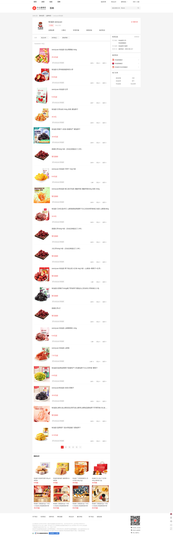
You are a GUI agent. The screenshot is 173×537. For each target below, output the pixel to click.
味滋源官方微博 (123, 46)
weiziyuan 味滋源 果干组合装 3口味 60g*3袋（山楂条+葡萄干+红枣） (77, 268)
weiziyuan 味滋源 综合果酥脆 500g (64, 50)
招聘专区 (51, 516)
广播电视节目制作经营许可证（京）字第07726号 (44, 527)
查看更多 (136, 36)
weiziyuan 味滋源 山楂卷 (60, 348)
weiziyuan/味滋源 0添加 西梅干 (63, 388)
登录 (134, 2)
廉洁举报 (79, 516)
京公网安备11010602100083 (39, 523)
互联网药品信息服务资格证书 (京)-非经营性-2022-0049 (68, 525)
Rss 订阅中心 (136, 532)
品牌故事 (51, 30)
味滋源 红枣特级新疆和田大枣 (62, 69)
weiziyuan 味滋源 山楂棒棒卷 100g (64, 328)
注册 (138, 2)
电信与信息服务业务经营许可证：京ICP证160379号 (60, 523)
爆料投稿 (123, 2)
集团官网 (103, 2)
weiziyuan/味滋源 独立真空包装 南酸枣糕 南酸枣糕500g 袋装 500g (76, 189)
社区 (51, 2)
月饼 (133, 78)
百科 (58, 2)
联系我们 (43, 516)
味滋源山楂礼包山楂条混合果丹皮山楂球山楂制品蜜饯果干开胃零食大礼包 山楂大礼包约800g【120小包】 (79, 408)
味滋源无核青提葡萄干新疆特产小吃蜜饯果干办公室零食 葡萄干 (75, 368)
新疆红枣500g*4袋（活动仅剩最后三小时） (67, 149)
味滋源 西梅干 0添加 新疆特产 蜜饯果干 (66, 129)
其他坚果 (118, 81)
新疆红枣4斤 (56, 308)
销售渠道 (89, 30)
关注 (52, 25)
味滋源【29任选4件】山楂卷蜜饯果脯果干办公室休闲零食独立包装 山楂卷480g (80, 209)
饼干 (133, 81)
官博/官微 (76, 30)
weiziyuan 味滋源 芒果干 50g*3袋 (64, 169)
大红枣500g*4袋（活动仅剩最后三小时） (66, 248)
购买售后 (102, 30)
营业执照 (85, 525)
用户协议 (91, 516)
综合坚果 (133, 84)
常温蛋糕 (118, 84)
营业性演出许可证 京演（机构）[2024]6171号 (43, 525)
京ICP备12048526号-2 (79, 523)
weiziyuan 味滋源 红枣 (60, 89)
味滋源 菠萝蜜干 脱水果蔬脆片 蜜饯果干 (66, 428)
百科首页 (41, 15)
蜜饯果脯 (118, 78)
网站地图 (59, 516)
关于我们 (34, 516)
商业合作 (113, 2)
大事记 (63, 30)
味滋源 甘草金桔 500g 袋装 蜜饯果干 (65, 109)
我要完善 (135, 22)
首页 (35, 2)
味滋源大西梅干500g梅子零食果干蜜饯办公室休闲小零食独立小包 (75, 288)
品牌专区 (48, 15)
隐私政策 (99, 516)
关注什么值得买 (136, 530)
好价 (43, 2)
